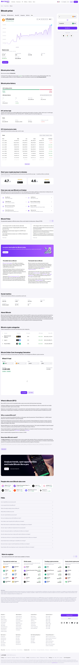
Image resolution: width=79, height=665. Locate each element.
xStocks (37, 657)
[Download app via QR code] (71, 35)
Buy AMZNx (33, 642)
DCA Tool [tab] (27, 15)
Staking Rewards (4, 626)
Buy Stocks (18, 634)
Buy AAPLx (33, 639)
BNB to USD (48, 620)
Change (16, 101)
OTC (58, 657)
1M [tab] (46, 95)
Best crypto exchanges (50, 644)
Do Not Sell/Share (20, 649)
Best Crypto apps (49, 642)
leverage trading (39, 280)
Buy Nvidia (18, 636)
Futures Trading (4, 620)
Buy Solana (3, 644)
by (3, 655)
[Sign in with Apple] (63, 35)
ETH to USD (48, 617)
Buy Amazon (18, 641)
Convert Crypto (49, 614)
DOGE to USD (48, 623)
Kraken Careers (19, 617)
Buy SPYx (32, 641)
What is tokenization (50, 641)
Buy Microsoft (18, 644)
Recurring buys (4, 628)
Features (3, 614)
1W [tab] (44, 95)
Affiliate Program (19, 623)
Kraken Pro (9, 657)
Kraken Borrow (3, 629)
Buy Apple (18, 639)
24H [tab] (43, 95)
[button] (13, 2)
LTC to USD (48, 628)
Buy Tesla (17, 638)
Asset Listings (18, 625)
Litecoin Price (33, 625)
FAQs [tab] (32, 15)
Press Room (18, 622)
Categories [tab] (22, 15)
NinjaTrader (13, 657)
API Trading (3, 625)
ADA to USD (48, 625)
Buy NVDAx (33, 636)
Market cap (4, 53)
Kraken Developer (19, 620)
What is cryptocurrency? (50, 636)
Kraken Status (18, 626)
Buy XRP (2, 641)
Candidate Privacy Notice (54, 649)
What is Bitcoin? (49, 639)
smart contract (36, 273)
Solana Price (33, 623)
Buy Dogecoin (3, 639)
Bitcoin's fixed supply (7, 263)
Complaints (18, 629)
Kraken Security (19, 616)
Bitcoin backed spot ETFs (14, 276)
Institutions (3, 623)
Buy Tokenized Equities (35, 634)
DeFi (43, 274)
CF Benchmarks (42, 657)
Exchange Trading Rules (41, 649)
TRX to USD (48, 626)
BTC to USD (48, 616)
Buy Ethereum (3, 638)
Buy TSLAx (33, 638)
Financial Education (50, 634)
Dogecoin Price (33, 619)
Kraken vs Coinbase (49, 645)
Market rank (43, 53)
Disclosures (47, 649)
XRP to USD (48, 619)
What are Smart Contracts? (51, 638)
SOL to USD (48, 622)
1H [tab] (40, 95)
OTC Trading (3, 622)
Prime (56, 657)
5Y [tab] (50, 95)
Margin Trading (4, 619)
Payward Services (33, 657)
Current (4, 101)
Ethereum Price (34, 617)
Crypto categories (34, 626)
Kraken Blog (18, 619)
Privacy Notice (8, 649)
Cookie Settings (13, 649)
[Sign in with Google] (67, 35)
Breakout (17, 657)
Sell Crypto (3, 617)
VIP (20, 657)
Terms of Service (33, 649)
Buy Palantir (18, 642)
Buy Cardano (3, 642)
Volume (29, 53)
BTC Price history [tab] (10, 15)
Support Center (19, 628)
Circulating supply (18, 53)
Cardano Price (33, 622)
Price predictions (34, 628)
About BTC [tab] (17, 15)
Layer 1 (5, 340)
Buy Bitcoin (3, 636)
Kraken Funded (4, 631)
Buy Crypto (3, 616)
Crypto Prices (34, 614)
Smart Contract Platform (7, 336)
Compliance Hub (26, 649)
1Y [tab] (48, 95)
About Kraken (19, 614)
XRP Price (32, 620)
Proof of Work (7, 343)
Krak (53, 657)
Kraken (5, 657)
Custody (60, 657)
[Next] (53, 221)
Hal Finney (27, 430)
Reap (46, 657)
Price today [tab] (3, 15)
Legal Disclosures (54, 662)
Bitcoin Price (33, 616)
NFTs (46, 274)
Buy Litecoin (3, 645)
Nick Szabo (17, 430)
